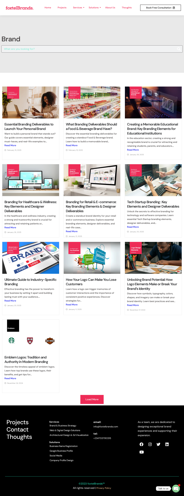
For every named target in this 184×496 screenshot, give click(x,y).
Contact (17, 429)
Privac (99, 488)
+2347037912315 (102, 438)
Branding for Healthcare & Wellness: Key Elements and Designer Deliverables (30, 206)
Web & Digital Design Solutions (65, 430)
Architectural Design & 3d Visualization (69, 435)
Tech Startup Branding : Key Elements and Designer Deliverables (153, 204)
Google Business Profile (61, 450)
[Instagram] (150, 444)
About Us (110, 7)
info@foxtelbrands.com (105, 426)
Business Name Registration (64, 446)
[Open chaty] (176, 488)
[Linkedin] (167, 444)
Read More (10, 145)
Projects (62, 7)
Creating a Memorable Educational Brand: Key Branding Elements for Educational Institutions (152, 128)
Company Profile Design (61, 460)
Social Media (56, 455)
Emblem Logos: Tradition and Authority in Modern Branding (26, 359)
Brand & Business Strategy (63, 425)
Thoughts (127, 7)
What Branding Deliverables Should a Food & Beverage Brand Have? (91, 126)
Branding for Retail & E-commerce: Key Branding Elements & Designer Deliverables (91, 206)
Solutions (94, 7)
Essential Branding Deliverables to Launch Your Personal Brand (28, 126)
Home (48, 7)
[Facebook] (141, 444)
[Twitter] (158, 444)
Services (77, 7)
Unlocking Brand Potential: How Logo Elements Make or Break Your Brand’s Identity (152, 284)
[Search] (178, 49)
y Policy (107, 488)
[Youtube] (141, 452)
